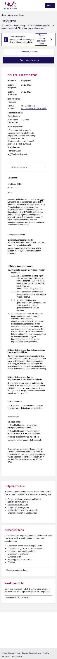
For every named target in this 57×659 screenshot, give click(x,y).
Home (4, 15)
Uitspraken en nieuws (16, 15)
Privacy (18, 653)
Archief (12, 656)
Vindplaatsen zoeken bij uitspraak (22, 510)
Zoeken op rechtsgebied (18, 507)
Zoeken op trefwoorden (18, 502)
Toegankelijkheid (35, 653)
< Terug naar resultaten (28, 60)
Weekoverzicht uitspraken (17, 597)
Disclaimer (19, 656)
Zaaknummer (14, 99)
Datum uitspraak (12, 86)
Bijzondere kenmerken (13, 121)
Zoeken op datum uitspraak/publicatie (24, 499)
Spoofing (45, 653)
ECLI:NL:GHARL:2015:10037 (34, 108)
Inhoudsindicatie (15, 127)
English (4, 653)
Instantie (12, 81)
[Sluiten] (51, 40)
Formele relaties (11, 107)
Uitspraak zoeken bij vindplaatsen (22, 513)
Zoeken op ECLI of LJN (18, 505)
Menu (49, 5)
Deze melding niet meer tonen (41, 39)
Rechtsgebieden (15, 113)
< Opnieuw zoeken (28, 52)
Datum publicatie (12, 93)
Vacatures (5, 656)
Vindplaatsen (14, 147)
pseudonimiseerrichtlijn (22, 42)
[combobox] (28, 167)
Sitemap (11, 653)
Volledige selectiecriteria (17, 570)
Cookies (25, 653)
